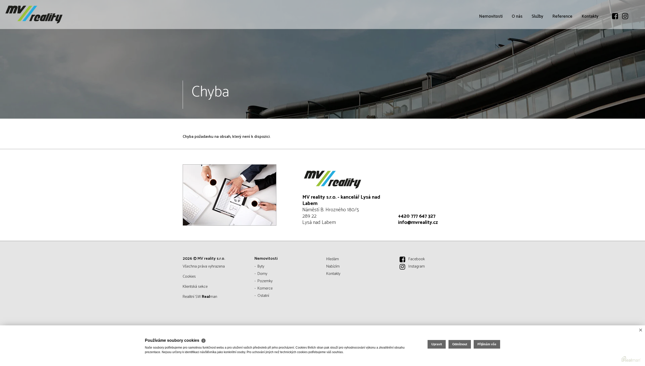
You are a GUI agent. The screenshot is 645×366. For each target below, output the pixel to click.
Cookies (189, 276)
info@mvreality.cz (418, 222)
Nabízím (333, 266)
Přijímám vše (486, 344)
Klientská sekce (195, 286)
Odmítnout (459, 344)
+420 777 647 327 (416, 216)
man (209, 296)
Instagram (416, 266)
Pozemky (265, 281)
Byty (260, 266)
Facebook (416, 259)
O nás (517, 16)
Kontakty (590, 16)
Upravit (436, 344)
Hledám (332, 259)
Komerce (265, 288)
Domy (262, 273)
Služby (537, 16)
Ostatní (263, 295)
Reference (562, 16)
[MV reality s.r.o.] (41, 14)
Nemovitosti (491, 16)
